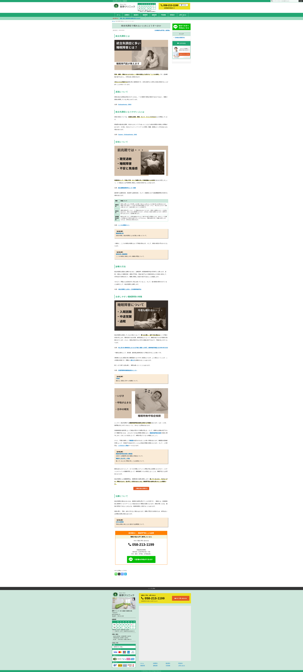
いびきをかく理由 (123, 445)
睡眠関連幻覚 (120, 233)
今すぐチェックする (184, 54)
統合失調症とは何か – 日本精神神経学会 (130, 289)
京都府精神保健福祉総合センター (127, 370)
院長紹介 (172, 15)
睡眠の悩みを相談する (141, 488)
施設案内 (136, 15)
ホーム (118, 15)
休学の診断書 (120, 522)
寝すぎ (133, 360)
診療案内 (127, 15)
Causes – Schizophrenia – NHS (127, 134)
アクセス (184, 5)
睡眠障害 (145, 15)
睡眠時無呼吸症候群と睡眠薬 (124, 453)
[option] (155, 18)
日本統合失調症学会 (180, 37)
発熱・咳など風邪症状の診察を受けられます (130, 18)
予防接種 (163, 15)
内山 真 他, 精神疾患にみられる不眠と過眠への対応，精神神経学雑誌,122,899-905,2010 (143, 347)
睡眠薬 (131, 440)
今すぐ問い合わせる (181, 598)
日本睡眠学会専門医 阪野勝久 (162, 30)
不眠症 (118, 378)
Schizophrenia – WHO (124, 104)
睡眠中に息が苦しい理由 (123, 458)
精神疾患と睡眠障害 (121, 254)
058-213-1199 (170, 5)
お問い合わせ (182, 15)
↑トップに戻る (151, 588)
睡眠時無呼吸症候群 (155, 433)
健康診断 (154, 15)
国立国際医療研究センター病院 (127, 187)
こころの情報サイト (124, 225)
